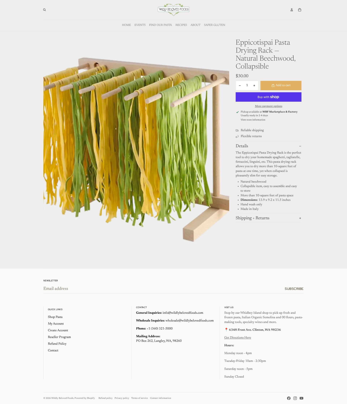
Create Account (58, 330)
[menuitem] (126, 25)
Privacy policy (122, 398)
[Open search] (44, 10)
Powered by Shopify (84, 398)
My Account (56, 323)
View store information (253, 120)
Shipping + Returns (252, 218)
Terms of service (139, 398)
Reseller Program (59, 337)
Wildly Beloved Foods (62, 398)
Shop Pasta (55, 317)
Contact (53, 350)
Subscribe (294, 289)
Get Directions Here (237, 337)
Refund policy (105, 398)
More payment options (268, 106)
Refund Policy (57, 344)
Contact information (160, 398)
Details (242, 146)
